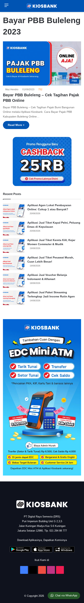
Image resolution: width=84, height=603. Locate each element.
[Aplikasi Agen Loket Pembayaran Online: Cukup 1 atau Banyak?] (13, 210)
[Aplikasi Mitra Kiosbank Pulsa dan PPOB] (20, 551)
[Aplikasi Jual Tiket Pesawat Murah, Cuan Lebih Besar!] (13, 262)
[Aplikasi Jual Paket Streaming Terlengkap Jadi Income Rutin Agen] (13, 297)
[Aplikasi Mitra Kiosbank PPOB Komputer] (64, 551)
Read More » (16, 124)
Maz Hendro (12, 89)
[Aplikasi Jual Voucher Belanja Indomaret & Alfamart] (13, 280)
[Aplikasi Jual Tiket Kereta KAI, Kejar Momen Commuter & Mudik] (13, 245)
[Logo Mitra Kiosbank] (42, 6)
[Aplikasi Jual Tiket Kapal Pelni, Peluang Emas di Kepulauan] (13, 228)
